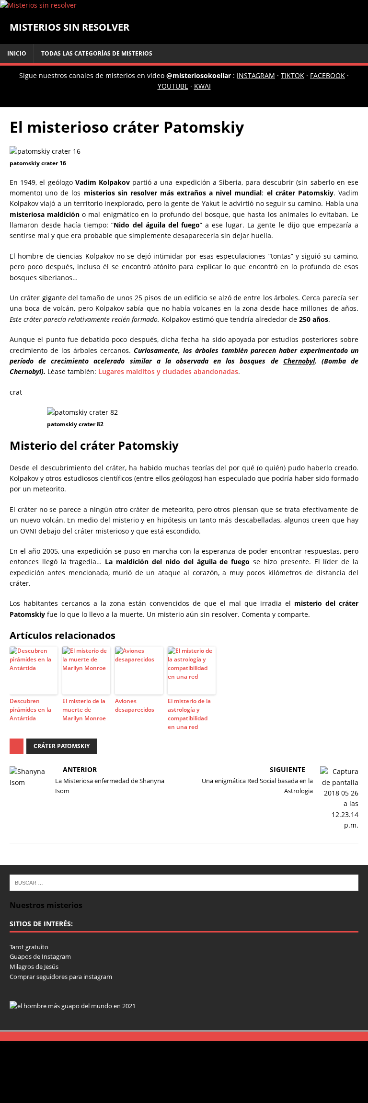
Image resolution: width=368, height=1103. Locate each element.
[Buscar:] (184, 881)
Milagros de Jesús (34, 966)
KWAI (202, 86)
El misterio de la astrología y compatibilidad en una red (189, 714)
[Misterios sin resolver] (38, 5)
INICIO (16, 53)
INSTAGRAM (256, 75)
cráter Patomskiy (62, 746)
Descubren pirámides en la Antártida (30, 709)
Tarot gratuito (29, 947)
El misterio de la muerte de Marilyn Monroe (84, 709)
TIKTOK (292, 75)
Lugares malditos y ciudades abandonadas (168, 371)
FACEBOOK (327, 75)
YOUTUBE (173, 86)
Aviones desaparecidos (134, 705)
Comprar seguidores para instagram (61, 976)
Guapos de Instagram (40, 956)
